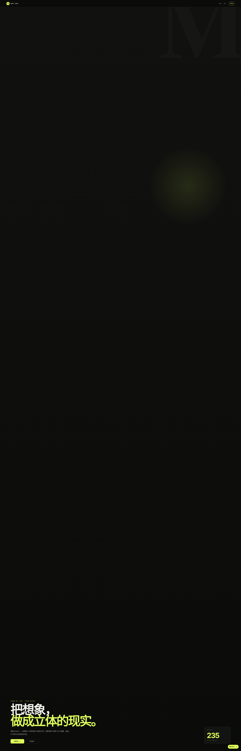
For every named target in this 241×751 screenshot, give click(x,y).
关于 (225, 3)
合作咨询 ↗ (32, 741)
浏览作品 (17, 741)
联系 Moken (233, 746)
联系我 (231, 3)
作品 (220, 3)
